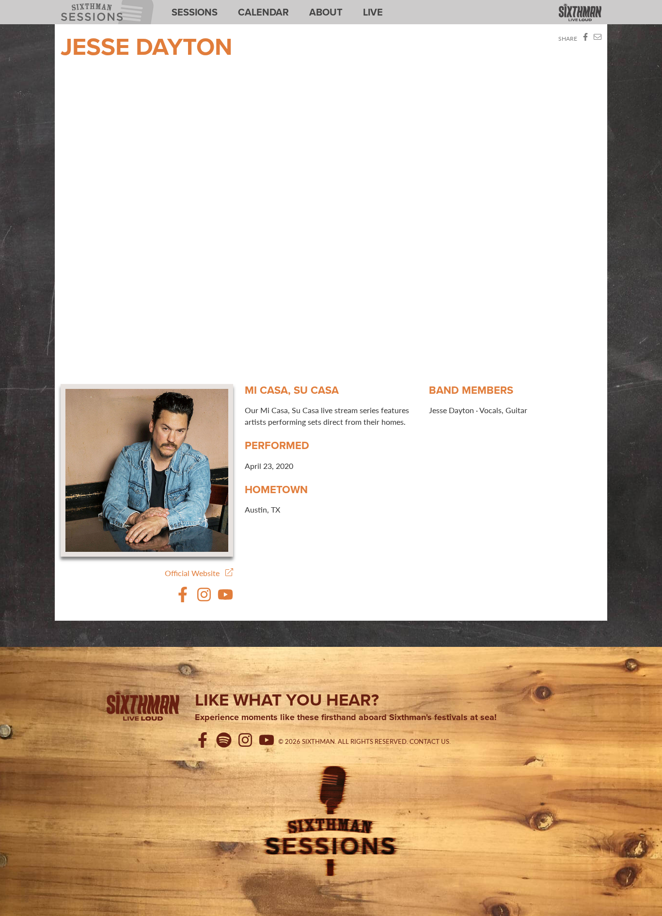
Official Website (195, 573)
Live (373, 12)
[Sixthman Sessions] (331, 820)
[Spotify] (226, 741)
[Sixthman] (580, 13)
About (326, 12)
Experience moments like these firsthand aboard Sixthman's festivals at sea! (346, 717)
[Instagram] (204, 599)
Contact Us (429, 741)
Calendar (263, 12)
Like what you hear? (287, 699)
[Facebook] (182, 599)
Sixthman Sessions (85, 5)
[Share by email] (597, 38)
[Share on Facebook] (585, 38)
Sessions (195, 12)
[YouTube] (225, 599)
